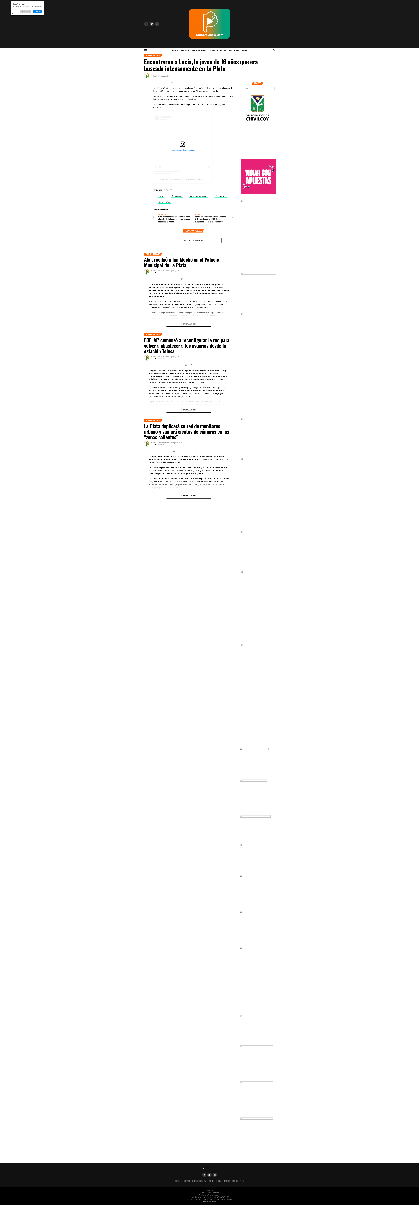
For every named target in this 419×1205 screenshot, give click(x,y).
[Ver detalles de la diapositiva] (258, 176)
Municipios (185, 50)
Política (175, 50)
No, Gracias (26, 11)
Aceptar (37, 11)
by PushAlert (17, 14)
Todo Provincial (158, 273)
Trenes (244, 50)
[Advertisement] (257, 140)
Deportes (227, 50)
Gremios (236, 50)
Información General (199, 50)
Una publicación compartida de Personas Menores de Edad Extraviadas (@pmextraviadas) (190, 179)
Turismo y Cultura (215, 50)
